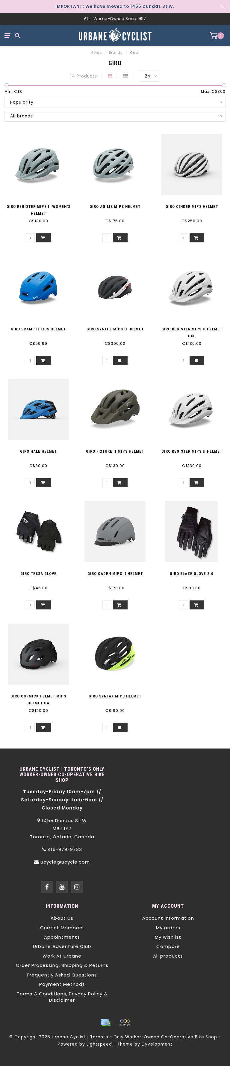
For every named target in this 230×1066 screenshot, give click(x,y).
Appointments (62, 937)
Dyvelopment (157, 1044)
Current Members (62, 928)
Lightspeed (99, 1044)
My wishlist (168, 937)
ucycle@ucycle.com (65, 862)
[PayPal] (124, 1022)
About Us (62, 918)
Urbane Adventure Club (62, 946)
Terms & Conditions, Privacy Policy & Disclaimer (62, 997)
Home (96, 52)
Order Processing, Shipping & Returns (62, 965)
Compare (168, 946)
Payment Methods (62, 984)
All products (168, 956)
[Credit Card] (105, 1022)
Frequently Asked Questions (62, 975)
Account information (168, 918)
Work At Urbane (62, 956)
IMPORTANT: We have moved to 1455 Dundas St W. (115, 6)
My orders (168, 928)
